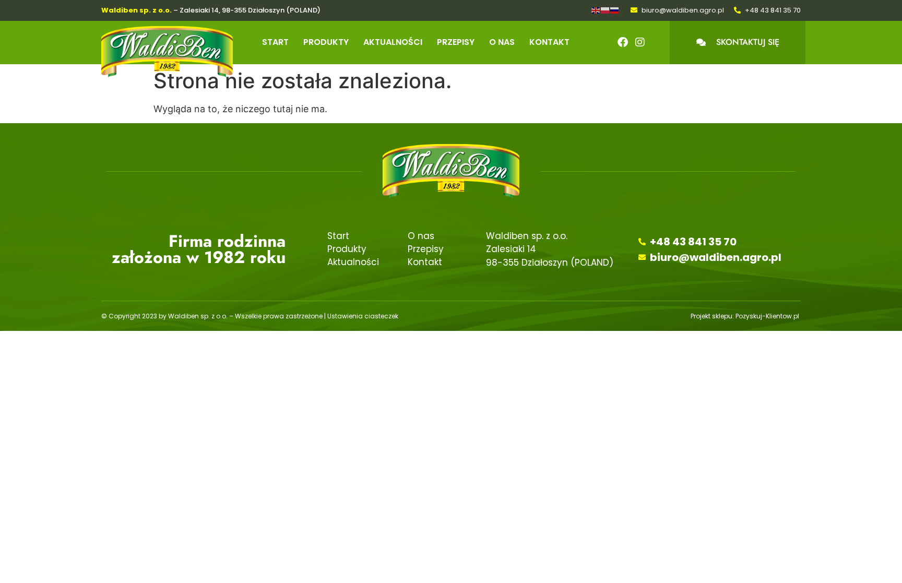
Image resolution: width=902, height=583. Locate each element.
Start (275, 42)
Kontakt (549, 42)
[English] (596, 9)
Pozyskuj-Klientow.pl (768, 316)
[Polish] (605, 9)
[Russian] (615, 9)
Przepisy (455, 42)
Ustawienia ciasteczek (362, 316)
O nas (502, 42)
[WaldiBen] (167, 52)
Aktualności (392, 42)
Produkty (326, 42)
